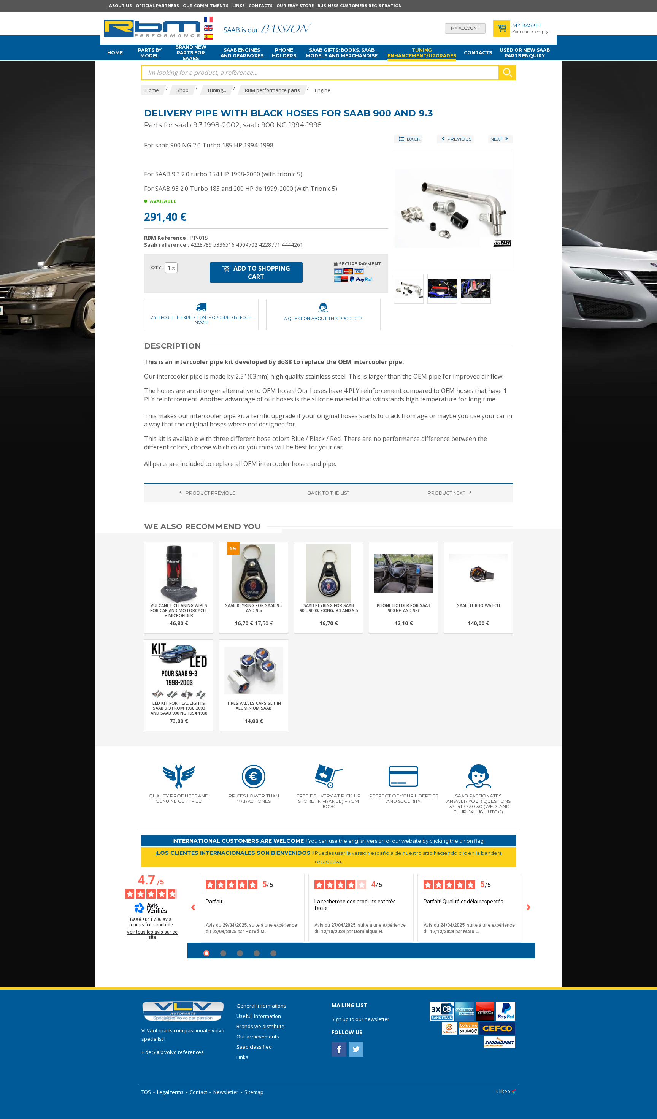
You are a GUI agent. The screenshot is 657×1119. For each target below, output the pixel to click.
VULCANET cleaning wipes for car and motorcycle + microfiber (179, 610)
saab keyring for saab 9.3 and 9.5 (253, 608)
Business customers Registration (359, 5)
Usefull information (258, 1016)
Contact (198, 1092)
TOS (146, 1092)
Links (238, 5)
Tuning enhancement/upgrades (421, 53)
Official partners (157, 5)
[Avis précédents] (193, 907)
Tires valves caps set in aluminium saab (254, 705)
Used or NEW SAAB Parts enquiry (525, 53)
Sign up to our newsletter (360, 1019)
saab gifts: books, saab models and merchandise (342, 53)
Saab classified (254, 1046)
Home (115, 52)
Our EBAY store (295, 5)
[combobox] (171, 267)
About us (120, 5)
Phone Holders (284, 53)
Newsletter (225, 1092)
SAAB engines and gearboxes (242, 53)
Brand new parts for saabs (190, 52)
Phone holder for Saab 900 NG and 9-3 (403, 608)
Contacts (261, 5)
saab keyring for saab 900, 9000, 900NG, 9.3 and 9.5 (329, 608)
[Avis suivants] (529, 907)
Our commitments (206, 5)
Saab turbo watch (478, 605)
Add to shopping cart (261, 272)
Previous (210, 493)
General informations (261, 1005)
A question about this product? (323, 318)
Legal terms (170, 1092)
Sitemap (253, 1092)
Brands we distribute (260, 1026)
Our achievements (257, 1036)
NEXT (446, 493)
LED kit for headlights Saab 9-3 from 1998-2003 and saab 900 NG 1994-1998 (179, 708)
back (328, 493)
